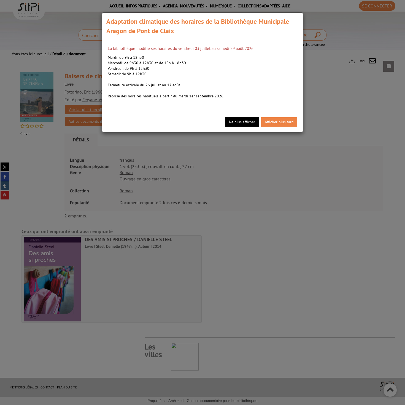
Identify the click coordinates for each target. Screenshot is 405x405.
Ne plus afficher (242, 121)
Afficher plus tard (279, 121)
